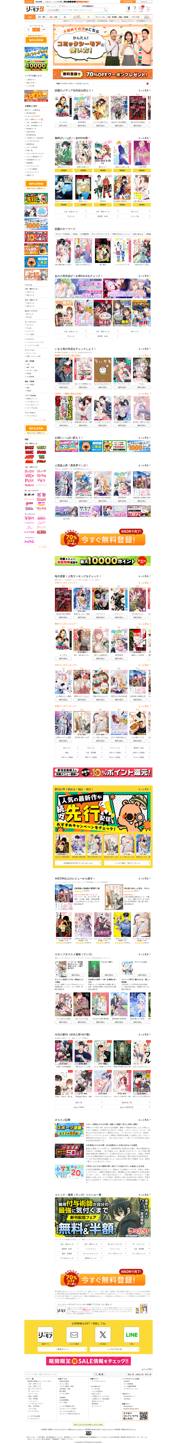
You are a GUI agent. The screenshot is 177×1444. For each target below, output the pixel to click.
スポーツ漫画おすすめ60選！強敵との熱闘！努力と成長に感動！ (112, 1124)
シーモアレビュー (33, 1419)
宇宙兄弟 (103, 201)
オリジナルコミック (90, 1254)
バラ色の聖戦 (141, 167)
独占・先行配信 (33, 1406)
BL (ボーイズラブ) (115, 1244)
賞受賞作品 (30, 144)
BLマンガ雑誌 (115, 757)
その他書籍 (30, 377)
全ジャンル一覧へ (40, 420)
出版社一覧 (139, 1374)
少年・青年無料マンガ (34, 125)
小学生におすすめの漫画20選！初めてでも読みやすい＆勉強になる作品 (115, 1166)
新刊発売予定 (31, 113)
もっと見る (43, 547)
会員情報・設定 (65, 1389)
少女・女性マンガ (31, 300)
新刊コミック (68, 21)
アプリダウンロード (99, 1381)
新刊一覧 (79, 1103)
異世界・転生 (103, 216)
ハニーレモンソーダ (122, 265)
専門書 (28, 373)
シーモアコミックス (77, 17)
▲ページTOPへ (147, 1369)
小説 (28, 364)
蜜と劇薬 (103, 265)
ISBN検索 (117, 1429)
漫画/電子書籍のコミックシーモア (39, 1381)
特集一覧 (29, 150)
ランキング (80, 21)
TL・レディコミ (30, 322)
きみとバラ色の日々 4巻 (122, 1096)
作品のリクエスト (98, 1401)
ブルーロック (100, 614)
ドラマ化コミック (32, 402)
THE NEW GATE (64, 384)
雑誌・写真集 (123, 17)
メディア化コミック (114, 1254)
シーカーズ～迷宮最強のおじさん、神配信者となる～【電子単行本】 (75, 965)
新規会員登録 (64, 1381)
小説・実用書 (112, 17)
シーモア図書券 (31, 169)
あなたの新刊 (79, 1107)
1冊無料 (64, 170)
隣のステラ (103, 167)
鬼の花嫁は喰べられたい (63, 265)
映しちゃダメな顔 (82, 1019)
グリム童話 (30, 334)
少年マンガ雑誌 (67, 757)
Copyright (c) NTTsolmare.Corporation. (88, 1442)
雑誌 (28, 388)
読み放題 (39, 2)
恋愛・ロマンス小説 (33, 356)
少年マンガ (30, 292)
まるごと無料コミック (32, 119)
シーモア (29, 2)
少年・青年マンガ (31, 289)
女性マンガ (30, 306)
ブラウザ (81, 1313)
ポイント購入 (64, 1384)
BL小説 (28, 317)
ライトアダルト (147, 17)
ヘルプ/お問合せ (97, 1391)
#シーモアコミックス (100, 234)
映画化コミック (31, 399)
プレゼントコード (32, 172)
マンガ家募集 (128, 1384)
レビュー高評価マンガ (34, 157)
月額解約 (63, 1397)
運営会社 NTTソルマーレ (128, 1429)
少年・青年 (42, 17)
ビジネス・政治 (31, 370)
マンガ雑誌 (30, 384)
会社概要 (44, 1429)
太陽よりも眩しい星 (122, 167)
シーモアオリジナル (35, 1404)
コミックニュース (32, 166)
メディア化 (135, 17)
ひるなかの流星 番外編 (100, 1019)
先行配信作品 (102, 21)
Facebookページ (129, 1396)
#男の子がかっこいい (121, 234)
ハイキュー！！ (119, 614)
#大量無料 (85, 234)
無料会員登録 (128, 2)
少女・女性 (53, 17)
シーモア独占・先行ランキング (127, 863)
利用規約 (50, 1429)
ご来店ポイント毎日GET (35, 138)
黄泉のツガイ (83, 201)
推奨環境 (95, 1404)
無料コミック (114, 21)
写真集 (28, 391)
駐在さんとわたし (122, 939)
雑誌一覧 (131, 1374)
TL (88, 17)
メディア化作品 (31, 147)
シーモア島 (58, 2)
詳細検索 (29, 163)
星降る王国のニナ (83, 167)
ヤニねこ (142, 384)
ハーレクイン (29, 339)
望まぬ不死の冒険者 (138, 122)
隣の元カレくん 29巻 (83, 1067)
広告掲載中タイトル (144, 21)
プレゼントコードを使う (68, 1409)
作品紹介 (127, 1381)
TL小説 (28, 328)
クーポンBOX (64, 1394)
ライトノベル (100, 17)
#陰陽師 (149, 234)
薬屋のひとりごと (64, 167)
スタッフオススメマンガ (35, 153)
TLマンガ (29, 325)
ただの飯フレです (138, 737)
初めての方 (31, 188)
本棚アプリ (30, 175)
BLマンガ (29, 314)
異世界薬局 (82, 122)
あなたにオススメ (128, 21)
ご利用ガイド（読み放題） (101, 1399)
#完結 (75, 234)
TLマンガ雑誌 (139, 757)
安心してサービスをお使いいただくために (88, 1424)
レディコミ (30, 331)
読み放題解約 (64, 1400)
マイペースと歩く (141, 962)
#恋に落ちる (138, 234)
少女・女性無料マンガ (34, 122)
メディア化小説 (31, 408)
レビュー (48, 2)
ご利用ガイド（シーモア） (101, 1396)
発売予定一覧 (127, 1103)
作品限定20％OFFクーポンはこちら (78, 863)
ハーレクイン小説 (32, 345)
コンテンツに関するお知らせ (70, 1414)
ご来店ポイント (62, 1349)
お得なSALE (91, 21)
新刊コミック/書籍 (31, 110)
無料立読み (63, 126)
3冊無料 (103, 170)
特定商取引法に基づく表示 (92, 1429)
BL (65, 17)
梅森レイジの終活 (138, 655)
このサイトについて (107, 1429)
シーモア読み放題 (33, 1416)
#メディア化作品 (63, 234)
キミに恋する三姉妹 (63, 1019)
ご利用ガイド (31, 80)
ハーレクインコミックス (35, 342)
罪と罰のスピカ (137, 614)
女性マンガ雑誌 (139, 753)
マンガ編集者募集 (130, 1386)
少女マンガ (30, 303)
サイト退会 (63, 1402)
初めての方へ (31, 83)
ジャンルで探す (53, 10)
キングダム (63, 122)
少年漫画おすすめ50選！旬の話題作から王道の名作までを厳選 (111, 1145)
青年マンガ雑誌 (91, 757)
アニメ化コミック (32, 405)
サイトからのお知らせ (67, 1411)
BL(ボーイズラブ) (31, 311)
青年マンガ (30, 295)
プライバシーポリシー (60, 1429)
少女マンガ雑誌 (115, 753)
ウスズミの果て (107, 962)
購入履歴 (63, 1391)
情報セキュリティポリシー (76, 1429)
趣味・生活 (30, 367)
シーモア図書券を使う (67, 1406)
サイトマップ (96, 1406)
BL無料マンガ (31, 129)
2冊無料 (64, 205)
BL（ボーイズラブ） (35, 1389)
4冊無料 (83, 170)
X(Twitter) (127, 1399)
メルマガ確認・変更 (67, 1386)
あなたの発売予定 (126, 1107)
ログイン (144, 2)
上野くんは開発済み (101, 655)
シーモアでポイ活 (32, 141)
